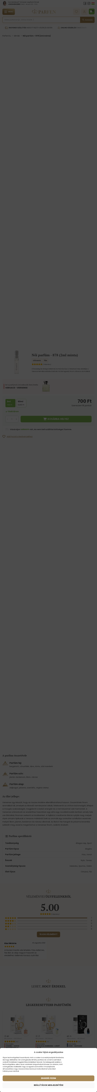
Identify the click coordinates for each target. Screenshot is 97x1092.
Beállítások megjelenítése (48, 1085)
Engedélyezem (48, 1078)
